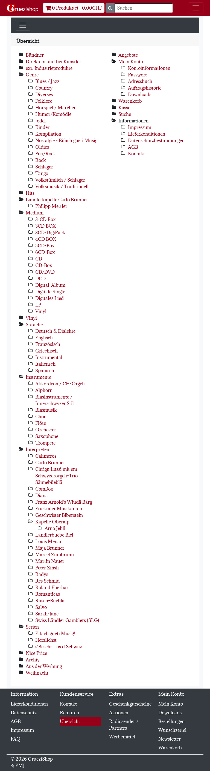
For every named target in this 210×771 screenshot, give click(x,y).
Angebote (128, 55)
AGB (133, 147)
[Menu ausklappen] (195, 7)
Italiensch (45, 364)
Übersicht (76, 721)
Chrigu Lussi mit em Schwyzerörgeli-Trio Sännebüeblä (56, 475)
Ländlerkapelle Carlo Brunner (57, 200)
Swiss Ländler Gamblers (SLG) (67, 620)
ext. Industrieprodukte (49, 68)
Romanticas (47, 594)
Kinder (42, 127)
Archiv (33, 660)
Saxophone (46, 436)
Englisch (44, 338)
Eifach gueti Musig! (55, 633)
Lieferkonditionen (146, 134)
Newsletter (169, 739)
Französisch (47, 344)
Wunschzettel (172, 730)
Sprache (34, 325)
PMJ (19, 766)
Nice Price (36, 653)
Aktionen (118, 713)
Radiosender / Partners (123, 724)
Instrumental (48, 357)
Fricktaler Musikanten (58, 509)
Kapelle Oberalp (52, 522)
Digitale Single (50, 292)
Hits (30, 193)
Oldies (42, 147)
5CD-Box (45, 246)
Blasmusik (46, 410)
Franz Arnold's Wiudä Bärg (63, 502)
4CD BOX (45, 239)
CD (38, 259)
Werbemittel (122, 737)
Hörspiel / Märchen (56, 108)
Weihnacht (37, 673)
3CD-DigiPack (50, 233)
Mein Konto (130, 62)
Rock (40, 160)
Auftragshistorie (144, 88)
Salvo (41, 607)
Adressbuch (140, 81)
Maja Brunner (49, 548)
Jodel (40, 121)
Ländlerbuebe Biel (54, 535)
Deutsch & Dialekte (55, 331)
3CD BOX (45, 226)
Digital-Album (50, 285)
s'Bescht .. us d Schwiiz (58, 647)
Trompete (45, 443)
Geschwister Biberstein (59, 515)
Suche (124, 114)
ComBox (44, 489)
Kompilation (48, 134)
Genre (32, 75)
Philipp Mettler (51, 206)
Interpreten (37, 449)
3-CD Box (45, 219)
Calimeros (45, 456)
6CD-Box (45, 252)
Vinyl (40, 311)
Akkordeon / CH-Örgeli (60, 384)
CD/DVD (45, 272)
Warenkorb (130, 101)
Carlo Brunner (50, 463)
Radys (41, 574)
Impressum (139, 127)
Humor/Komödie (53, 114)
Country (43, 88)
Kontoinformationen (149, 68)
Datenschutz (24, 713)
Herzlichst (46, 640)
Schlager (44, 167)
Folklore (43, 101)
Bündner (35, 55)
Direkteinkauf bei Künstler (53, 62)
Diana (41, 495)
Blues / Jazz (47, 81)
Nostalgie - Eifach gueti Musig (66, 140)
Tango (41, 173)
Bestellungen (171, 721)
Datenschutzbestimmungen (156, 140)
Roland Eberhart (52, 587)
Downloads (139, 94)
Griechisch (46, 351)
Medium (34, 213)
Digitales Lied (49, 298)
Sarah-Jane (47, 614)
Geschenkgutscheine (130, 704)
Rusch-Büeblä (50, 601)
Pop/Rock (45, 154)
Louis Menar (48, 541)
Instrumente (38, 377)
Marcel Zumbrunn (54, 555)
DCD (40, 279)
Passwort (137, 75)
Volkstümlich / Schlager (60, 180)
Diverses (44, 94)
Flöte (40, 423)
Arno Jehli (55, 528)
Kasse (124, 108)
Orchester (45, 430)
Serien (32, 627)
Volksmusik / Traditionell (62, 187)
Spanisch (44, 371)
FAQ (16, 739)
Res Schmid (47, 581)
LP (38, 305)
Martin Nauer (49, 561)
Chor (40, 417)
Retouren (69, 713)
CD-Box (43, 265)
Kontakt (136, 154)
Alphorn (43, 390)
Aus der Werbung (44, 666)
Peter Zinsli (47, 568)
